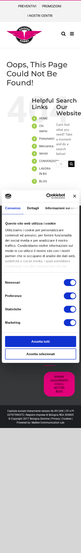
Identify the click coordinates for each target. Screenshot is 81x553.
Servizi (43, 153)
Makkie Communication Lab (48, 422)
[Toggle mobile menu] (72, 33)
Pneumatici (46, 138)
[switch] (70, 295)
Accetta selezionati (40, 354)
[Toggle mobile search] (63, 33)
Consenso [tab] (13, 208)
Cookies (66, 418)
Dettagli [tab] (33, 208)
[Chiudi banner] (74, 196)
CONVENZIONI (49, 161)
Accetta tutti (40, 341)
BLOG (43, 181)
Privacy (55, 418)
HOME (43, 118)
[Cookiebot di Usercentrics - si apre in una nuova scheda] (48, 196)
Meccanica (46, 146)
